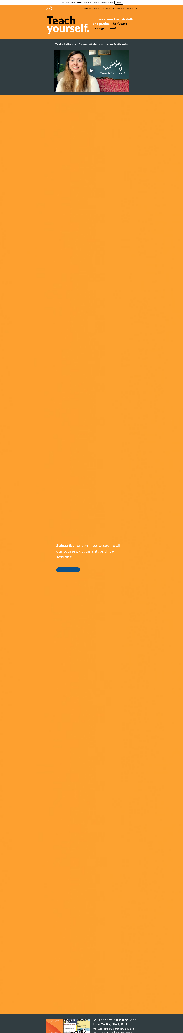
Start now (119, 3)
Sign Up (134, 8)
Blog (113, 8)
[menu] (110, 8)
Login (129, 8)
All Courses (95, 8)
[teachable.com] (79, 2)
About (118, 8)
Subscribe (87, 8)
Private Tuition (105, 8)
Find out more (68, 570)
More (123, 8)
